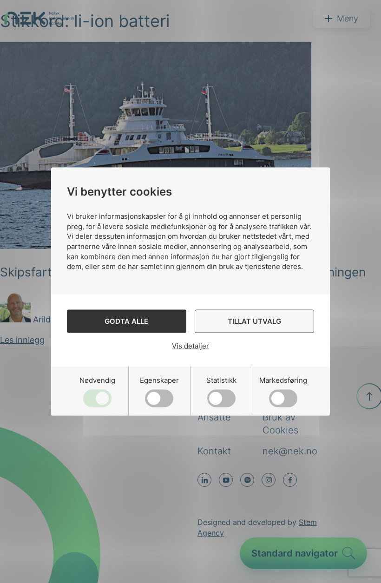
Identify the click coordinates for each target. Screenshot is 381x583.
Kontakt (214, 451)
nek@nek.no (290, 451)
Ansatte (214, 417)
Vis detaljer (190, 345)
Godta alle (126, 321)
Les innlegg (22, 340)
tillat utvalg (254, 321)
